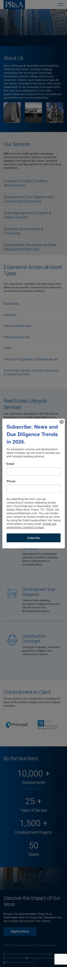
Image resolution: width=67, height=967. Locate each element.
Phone (11, 481)
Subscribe (33, 538)
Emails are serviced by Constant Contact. (31, 525)
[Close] (61, 422)
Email (10, 463)
